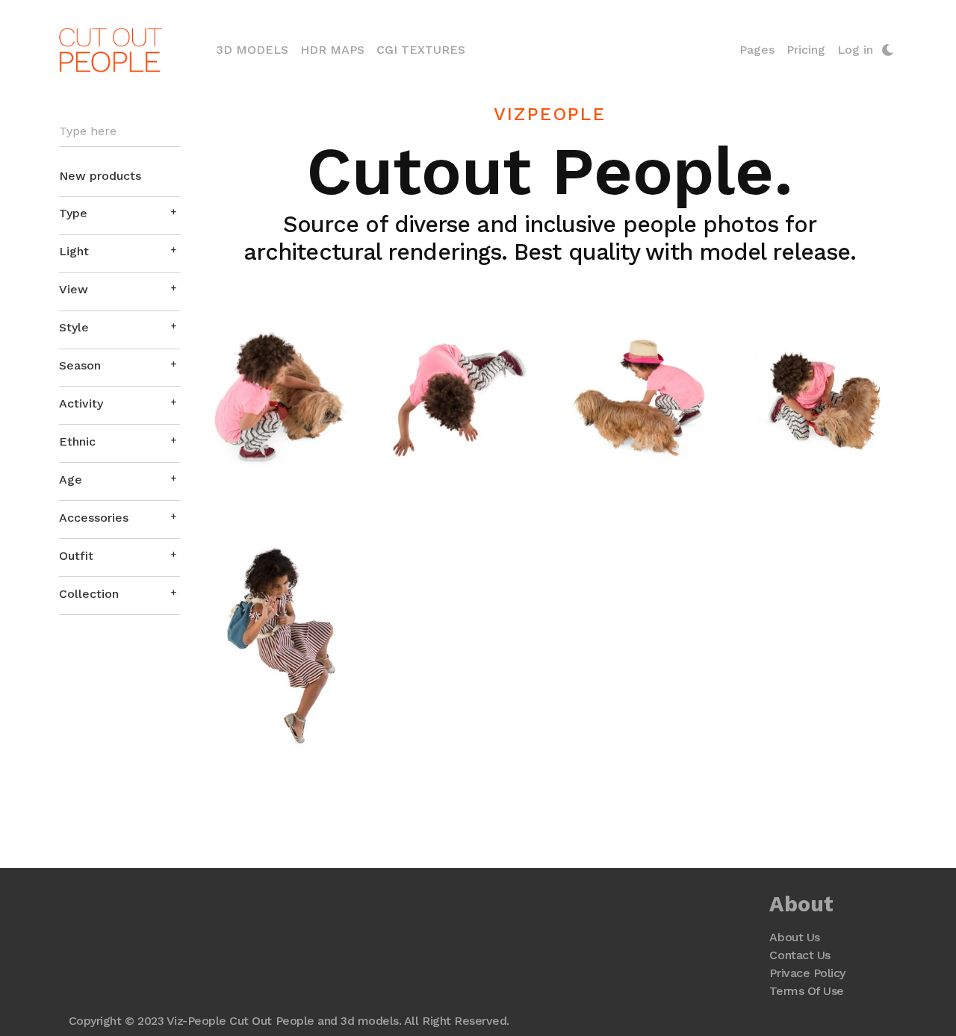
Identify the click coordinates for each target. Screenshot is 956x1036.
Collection (89, 594)
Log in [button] (855, 50)
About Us (794, 937)
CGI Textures (420, 50)
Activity (81, 403)
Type (73, 213)
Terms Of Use (806, 991)
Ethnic (77, 441)
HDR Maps (332, 50)
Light (74, 251)
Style (74, 327)
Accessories (93, 518)
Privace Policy (807, 973)
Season (80, 365)
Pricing (805, 50)
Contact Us (799, 955)
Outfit (76, 556)
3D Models (255, 49)
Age (70, 479)
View (73, 289)
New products (100, 176)
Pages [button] (757, 50)
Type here (88, 131)
